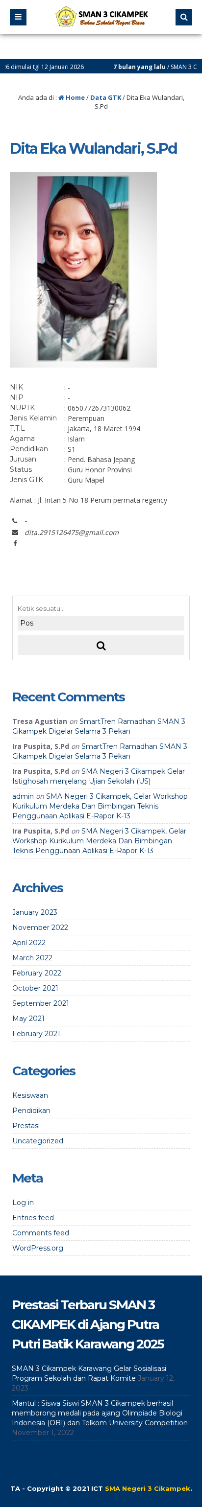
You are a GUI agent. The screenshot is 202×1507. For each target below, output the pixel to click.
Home (74, 97)
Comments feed (40, 1233)
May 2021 (28, 1018)
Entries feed (33, 1217)
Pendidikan (31, 1110)
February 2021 (36, 1033)
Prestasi (26, 1125)
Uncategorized (37, 1140)
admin (23, 796)
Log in (23, 1202)
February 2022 (36, 973)
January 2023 (34, 912)
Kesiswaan (30, 1095)
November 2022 (40, 927)
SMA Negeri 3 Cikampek (147, 1488)
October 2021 (35, 988)
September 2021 (40, 1003)
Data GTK (105, 97)
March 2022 (32, 957)
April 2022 (29, 942)
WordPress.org (37, 1248)
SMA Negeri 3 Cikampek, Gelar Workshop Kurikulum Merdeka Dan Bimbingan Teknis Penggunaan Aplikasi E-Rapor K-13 (100, 806)
